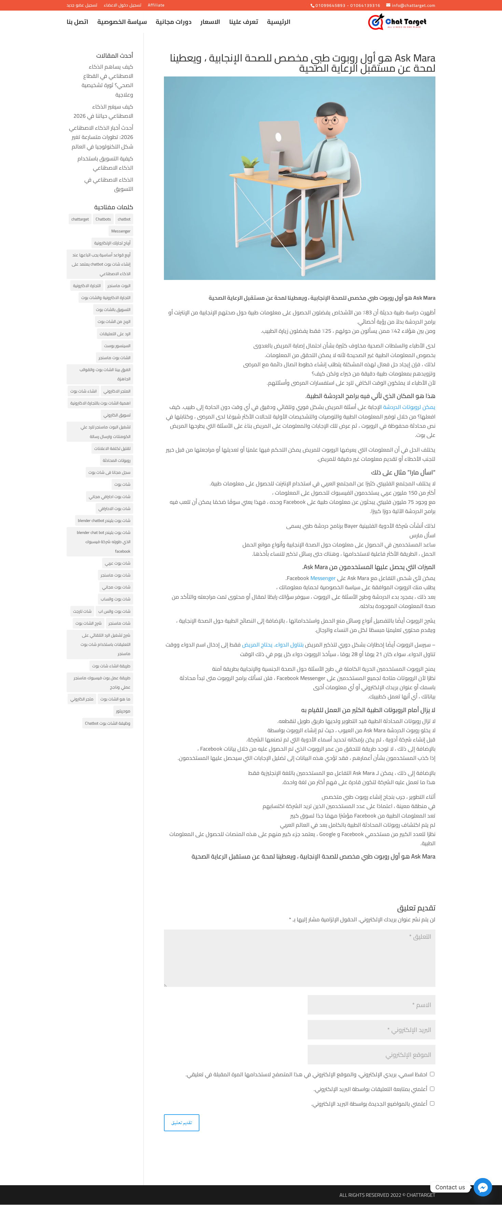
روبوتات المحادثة (116, 460)
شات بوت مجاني (116, 587)
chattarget (80, 219)
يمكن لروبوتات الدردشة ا (407, 407)
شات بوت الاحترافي (114, 508)
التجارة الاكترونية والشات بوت (105, 297)
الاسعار (210, 23)
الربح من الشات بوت (114, 321)
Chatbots (103, 219)
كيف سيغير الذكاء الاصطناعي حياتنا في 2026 (103, 111)
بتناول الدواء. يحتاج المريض (273, 644)
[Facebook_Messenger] (483, 1187)
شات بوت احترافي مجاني (109, 496)
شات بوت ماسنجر (115, 575)
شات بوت (122, 484)
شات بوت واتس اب (114, 611)
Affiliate (156, 6)
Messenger (322, 578)
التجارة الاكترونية (87, 285)
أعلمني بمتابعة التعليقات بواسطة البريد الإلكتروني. (370, 1089)
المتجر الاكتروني (116, 391)
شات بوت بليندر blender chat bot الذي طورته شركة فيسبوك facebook (103, 541)
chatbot (124, 219)
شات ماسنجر (119, 623)
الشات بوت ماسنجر (114, 358)
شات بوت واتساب (115, 599)
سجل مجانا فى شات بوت (109, 472)
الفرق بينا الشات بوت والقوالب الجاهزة (105, 374)
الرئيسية (279, 23)
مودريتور (123, 711)
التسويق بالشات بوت (113, 309)
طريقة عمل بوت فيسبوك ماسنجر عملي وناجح (102, 682)
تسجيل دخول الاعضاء (122, 6)
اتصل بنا (77, 23)
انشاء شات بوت (83, 391)
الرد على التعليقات (115, 334)
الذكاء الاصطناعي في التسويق (108, 184)
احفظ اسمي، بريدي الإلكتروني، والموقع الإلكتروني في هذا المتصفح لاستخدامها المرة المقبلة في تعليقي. (306, 1074)
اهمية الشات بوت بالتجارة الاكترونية (100, 403)
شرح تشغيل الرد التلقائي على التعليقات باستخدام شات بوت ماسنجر (105, 644)
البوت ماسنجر (119, 285)
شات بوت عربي (117, 563)
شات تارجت (82, 611)
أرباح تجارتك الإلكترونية (112, 243)
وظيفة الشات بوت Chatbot (107, 723)
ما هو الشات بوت (115, 699)
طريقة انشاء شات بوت (111, 666)
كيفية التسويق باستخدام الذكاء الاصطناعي (105, 163)
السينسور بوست (117, 346)
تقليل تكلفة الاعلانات (112, 448)
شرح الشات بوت (88, 623)
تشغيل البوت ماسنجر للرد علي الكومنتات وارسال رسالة (105, 431)
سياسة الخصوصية (122, 23)
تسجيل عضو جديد (82, 6)
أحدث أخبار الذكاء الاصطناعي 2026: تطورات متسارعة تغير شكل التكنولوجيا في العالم (101, 137)
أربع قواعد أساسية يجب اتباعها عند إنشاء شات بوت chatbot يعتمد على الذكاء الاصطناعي (101, 264)
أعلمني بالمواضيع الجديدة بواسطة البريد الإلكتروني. (369, 1103)
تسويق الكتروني (116, 415)
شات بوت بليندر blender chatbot (104, 520)
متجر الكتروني (82, 699)
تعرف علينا (243, 23)
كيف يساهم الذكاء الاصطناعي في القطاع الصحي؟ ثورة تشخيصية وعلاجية (107, 80)
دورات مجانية (174, 23)
